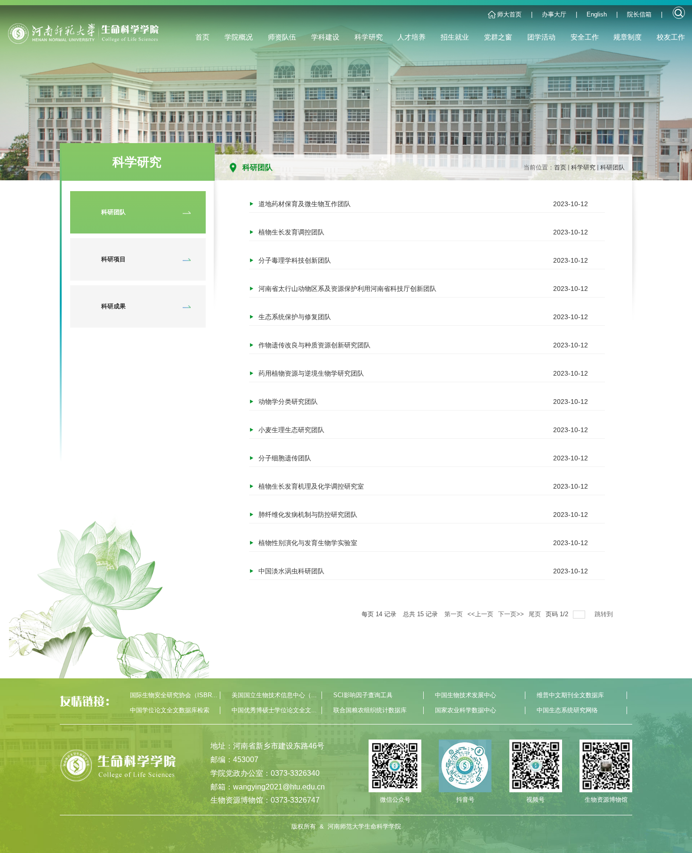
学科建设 (325, 37)
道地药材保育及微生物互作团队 (304, 204)
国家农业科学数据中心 (465, 710)
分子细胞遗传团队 (284, 458)
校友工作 (671, 37)
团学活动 (541, 37)
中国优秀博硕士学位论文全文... (274, 710)
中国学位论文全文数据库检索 (169, 710)
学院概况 (239, 37)
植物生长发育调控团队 (291, 232)
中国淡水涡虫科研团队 (291, 571)
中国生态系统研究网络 (567, 710)
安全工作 (585, 37)
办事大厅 (554, 14)
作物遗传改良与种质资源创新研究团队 (314, 345)
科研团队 (612, 167)
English (597, 14)
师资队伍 (282, 37)
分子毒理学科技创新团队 (294, 260)
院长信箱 (639, 14)
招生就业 (455, 37)
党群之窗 (498, 37)
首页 (202, 37)
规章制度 (627, 37)
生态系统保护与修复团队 (294, 317)
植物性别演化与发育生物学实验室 (307, 543)
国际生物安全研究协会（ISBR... (173, 695)
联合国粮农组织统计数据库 (370, 710)
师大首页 (509, 14)
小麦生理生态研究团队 (291, 430)
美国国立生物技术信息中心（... (274, 695)
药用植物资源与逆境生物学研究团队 (311, 373)
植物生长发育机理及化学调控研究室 (311, 486)
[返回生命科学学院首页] (86, 37)
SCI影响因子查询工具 (363, 695)
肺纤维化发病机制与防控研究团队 (307, 514)
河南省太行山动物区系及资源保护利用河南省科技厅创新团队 (347, 288)
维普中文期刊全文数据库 (570, 695)
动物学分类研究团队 (288, 401)
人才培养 (411, 37)
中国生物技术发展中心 (465, 695)
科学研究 (368, 37)
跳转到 (605, 614)
